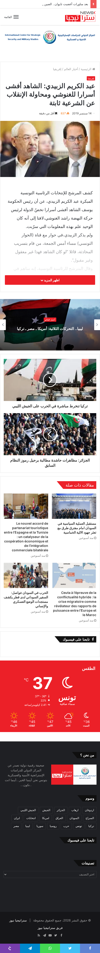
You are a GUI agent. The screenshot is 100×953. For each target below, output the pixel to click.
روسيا (53, 826)
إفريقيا (57, 69)
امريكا (45, 818)
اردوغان (89, 810)
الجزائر (61, 810)
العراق (59, 818)
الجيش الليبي (28, 810)
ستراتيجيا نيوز (18, 920)
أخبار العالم (71, 69)
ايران (17, 818)
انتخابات (31, 818)
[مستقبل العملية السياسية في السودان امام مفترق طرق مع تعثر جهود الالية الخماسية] (74, 506)
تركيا (91, 826)
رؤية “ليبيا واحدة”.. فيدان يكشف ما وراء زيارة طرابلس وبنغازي (50, 328)
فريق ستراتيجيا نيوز (50, 928)
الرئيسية (86, 69)
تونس (79, 826)
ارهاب (74, 810)
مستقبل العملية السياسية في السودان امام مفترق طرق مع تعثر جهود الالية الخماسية (76, 527)
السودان (74, 818)
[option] (50, 324)
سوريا (40, 826)
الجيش (46, 810)
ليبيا (27, 826)
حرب (66, 826)
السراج (90, 818)
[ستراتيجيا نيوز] (80, 17)
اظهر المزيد (51, 280)
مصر (16, 826)
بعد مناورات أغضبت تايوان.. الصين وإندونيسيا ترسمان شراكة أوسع (45, 4)
